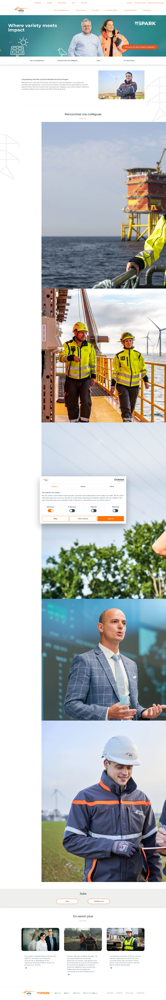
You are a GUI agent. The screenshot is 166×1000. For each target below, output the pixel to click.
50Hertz (84, 3)
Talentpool (147, 10)
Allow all (111, 518)
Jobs (98, 60)
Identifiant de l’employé (156, 3)
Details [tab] (83, 486)
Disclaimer (119, 993)
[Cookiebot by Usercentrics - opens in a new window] (115, 479)
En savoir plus (129, 60)
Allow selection (83, 518)
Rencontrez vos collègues (68, 60)
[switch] (72, 510)
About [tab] (112, 486)
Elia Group (62, 3)
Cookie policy (140, 993)
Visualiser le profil (141, 3)
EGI (73, 3)
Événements (81, 10)
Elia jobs (38, 3)
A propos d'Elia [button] (111, 10)
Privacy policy (129, 993)
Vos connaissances (37, 60)
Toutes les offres (130, 10)
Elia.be (49, 3)
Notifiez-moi (99, 901)
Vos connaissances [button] (61, 10)
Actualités (95, 10)
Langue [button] (129, 3)
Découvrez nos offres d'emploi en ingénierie (140, 47)
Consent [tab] (54, 486)
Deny (55, 518)
